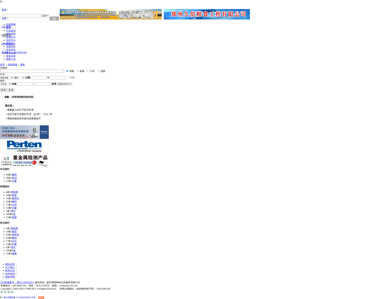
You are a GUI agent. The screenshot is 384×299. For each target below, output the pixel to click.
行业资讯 (11, 30)
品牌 (102, 71)
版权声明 (10, 277)
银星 (14, 195)
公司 (92, 71)
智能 (71, 71)
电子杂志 (11, 52)
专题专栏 (11, 46)
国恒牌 (14, 192)
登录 (4, 9)
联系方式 (10, 270)
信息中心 (11, 40)
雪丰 (13, 211)
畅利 (14, 174)
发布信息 (11, 56)
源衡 (14, 217)
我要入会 (11, 59)
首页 (8, 27)
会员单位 (11, 49)
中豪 (14, 181)
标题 (81, 71)
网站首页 (10, 264)
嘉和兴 (15, 198)
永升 (14, 204)
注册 (4, 18)
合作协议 (10, 273)
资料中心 (11, 43)
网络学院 (11, 34)
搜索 (22, 64)
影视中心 (11, 37)
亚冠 (14, 178)
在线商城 (11, 24)
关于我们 (10, 267)
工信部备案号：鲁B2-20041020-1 (17, 282)
